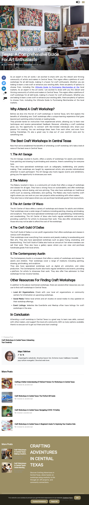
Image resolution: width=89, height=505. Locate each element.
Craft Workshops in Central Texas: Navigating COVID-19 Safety (37, 410)
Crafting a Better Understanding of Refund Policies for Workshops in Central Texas (45, 382)
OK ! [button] (77, 498)
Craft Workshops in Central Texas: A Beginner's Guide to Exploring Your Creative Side (45, 424)
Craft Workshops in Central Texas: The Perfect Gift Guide (35, 396)
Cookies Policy (68, 498)
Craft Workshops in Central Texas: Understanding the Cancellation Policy (20, 465)
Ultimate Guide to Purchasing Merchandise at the (57, 87)
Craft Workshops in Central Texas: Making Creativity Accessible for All (20, 452)
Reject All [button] (54, 501)
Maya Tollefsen (8, 64)
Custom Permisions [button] (39, 501)
